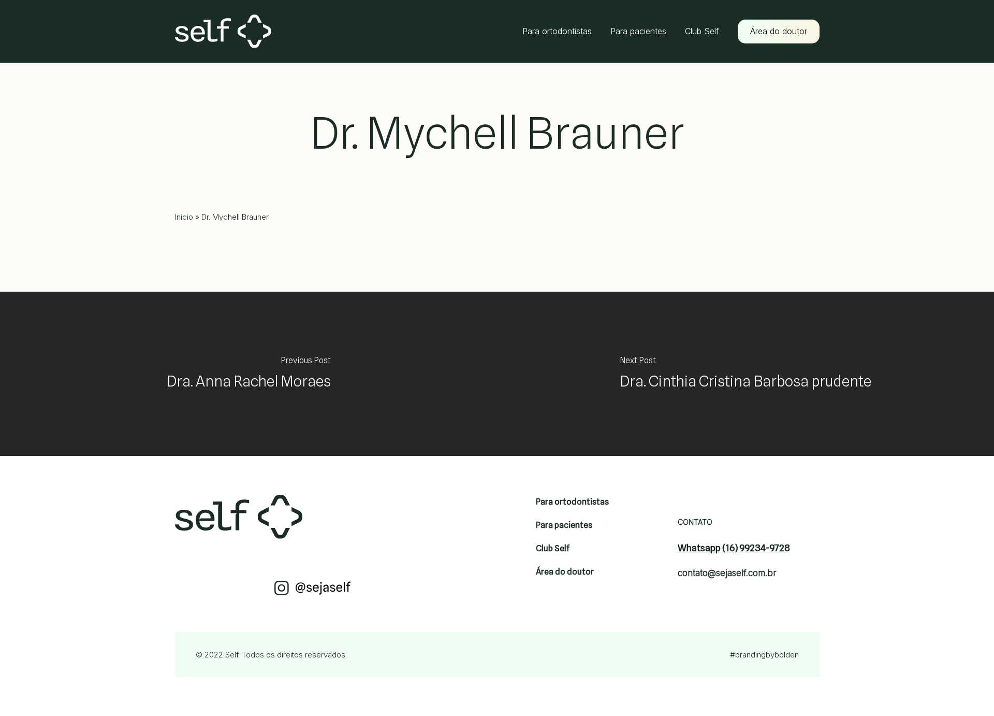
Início (184, 217)
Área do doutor (565, 572)
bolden (786, 655)
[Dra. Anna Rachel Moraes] (248, 374)
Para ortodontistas (572, 502)
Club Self (552, 548)
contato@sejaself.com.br (727, 573)
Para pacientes (564, 525)
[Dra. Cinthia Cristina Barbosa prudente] (745, 374)
